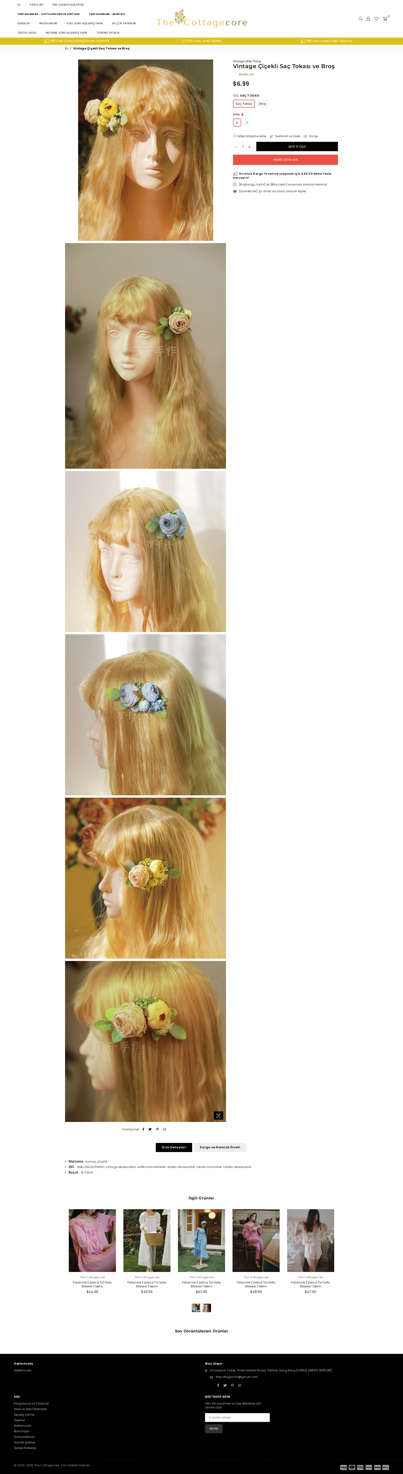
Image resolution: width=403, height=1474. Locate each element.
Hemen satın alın (285, 160)
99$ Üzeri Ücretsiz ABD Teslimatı (328, 41)
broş (263, 103)
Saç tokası (244, 103)
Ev (19, 5)
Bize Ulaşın (22, 1431)
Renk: (238, 114)
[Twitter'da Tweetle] (150, 1129)
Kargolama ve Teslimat (31, 1403)
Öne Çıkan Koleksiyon (68, 5)
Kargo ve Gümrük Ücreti (220, 1147)
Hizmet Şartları (24, 1442)
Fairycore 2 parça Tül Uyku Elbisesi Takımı (92, 1284)
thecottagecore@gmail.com (237, 1377)
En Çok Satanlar (124, 23)
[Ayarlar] (368, 18)
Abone (213, 1428)
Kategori (36, 5)
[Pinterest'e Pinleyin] (157, 1129)
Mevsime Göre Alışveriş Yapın (66, 33)
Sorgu (313, 136)
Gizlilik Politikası (25, 1448)
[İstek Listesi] (376, 18)
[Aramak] (361, 18)
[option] (76, 41)
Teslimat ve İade (287, 136)
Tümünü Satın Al (108, 33)
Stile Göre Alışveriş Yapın (84, 23)
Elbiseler (23, 23)
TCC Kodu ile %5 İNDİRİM (204, 41)
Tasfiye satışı (26, 33)
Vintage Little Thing (247, 61)
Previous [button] (60, 1266)
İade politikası (24, 1437)
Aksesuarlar (48, 23)
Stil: (246, 95)
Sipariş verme (24, 1415)
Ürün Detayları (174, 1147)
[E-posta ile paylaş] (164, 1129)
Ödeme (19, 1420)
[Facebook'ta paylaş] (143, 1129)
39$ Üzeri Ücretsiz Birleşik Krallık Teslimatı (79, 41)
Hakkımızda (22, 1370)
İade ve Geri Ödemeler (30, 1409)
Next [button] (343, 1266)
